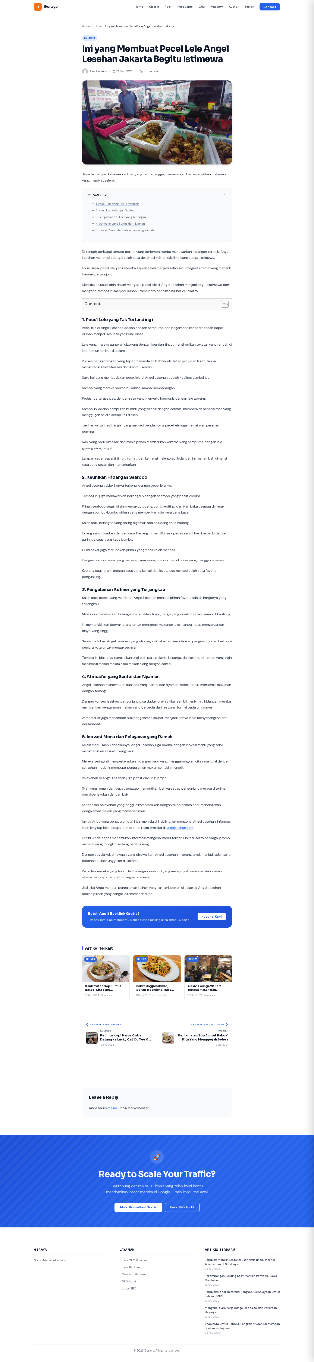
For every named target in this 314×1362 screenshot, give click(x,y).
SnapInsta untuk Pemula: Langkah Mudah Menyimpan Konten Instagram (242, 1326)
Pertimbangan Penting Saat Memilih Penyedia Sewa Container (241, 1278)
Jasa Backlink (131, 1267)
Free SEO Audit (182, 1207)
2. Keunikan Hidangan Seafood (116, 210)
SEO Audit (129, 1281)
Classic (154, 7)
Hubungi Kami (211, 916)
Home (139, 7)
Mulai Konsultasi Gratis (138, 1207)
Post (168, 7)
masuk (113, 1108)
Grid (202, 7)
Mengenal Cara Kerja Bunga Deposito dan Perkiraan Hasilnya (241, 1310)
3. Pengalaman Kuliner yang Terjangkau (122, 217)
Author (234, 7)
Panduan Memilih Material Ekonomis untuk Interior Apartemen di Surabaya (240, 1262)
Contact (269, 7)
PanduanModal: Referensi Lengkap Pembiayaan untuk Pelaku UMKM (242, 1294)
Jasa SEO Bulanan (134, 1260)
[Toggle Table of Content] (222, 304)
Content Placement (136, 1274)
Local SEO (129, 1288)
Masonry (217, 7)
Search (249, 7)
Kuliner (97, 26)
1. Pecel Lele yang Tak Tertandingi (117, 204)
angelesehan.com (180, 827)
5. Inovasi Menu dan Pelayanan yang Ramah (125, 230)
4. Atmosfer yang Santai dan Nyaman (120, 224)
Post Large (185, 7)
